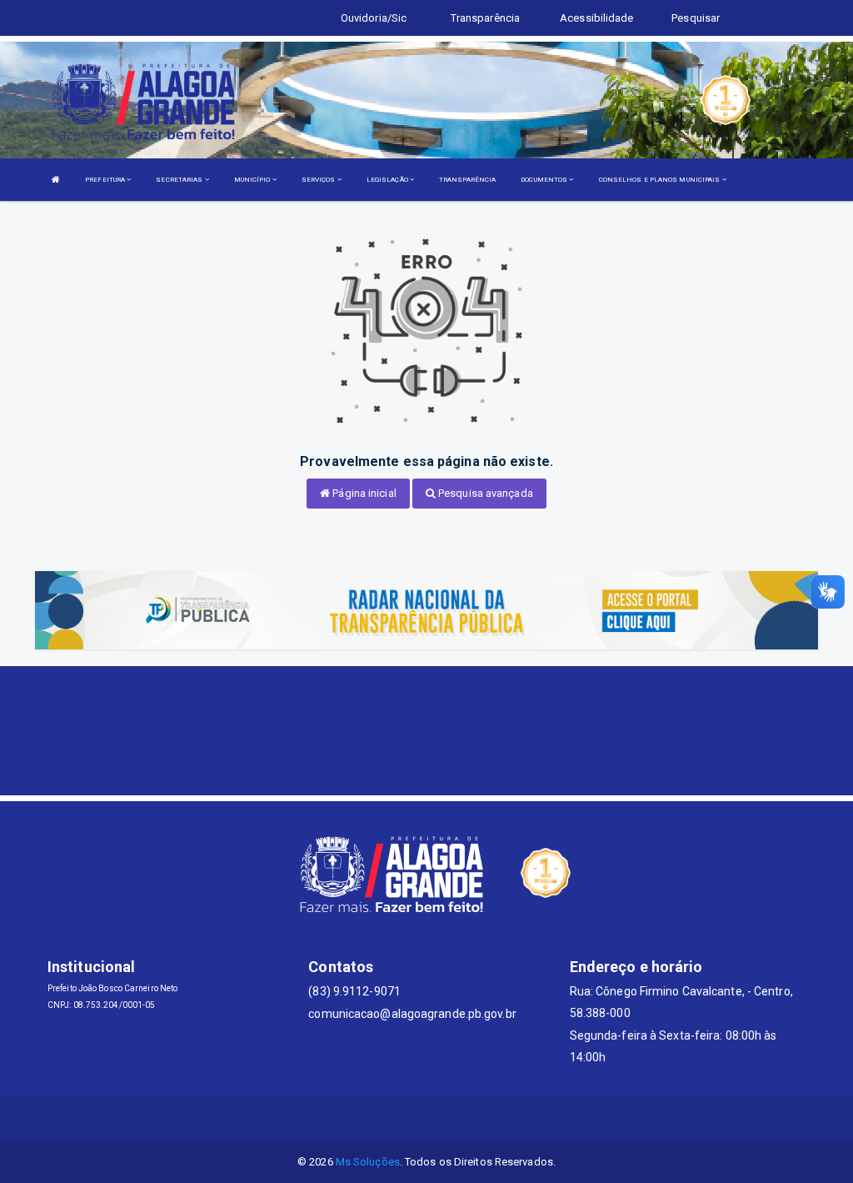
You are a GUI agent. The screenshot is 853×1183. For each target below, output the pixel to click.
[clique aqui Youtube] (446, 1118)
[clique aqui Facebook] (407, 1118)
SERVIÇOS (319, 179)
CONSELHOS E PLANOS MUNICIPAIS (660, 179)
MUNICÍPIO (253, 179)
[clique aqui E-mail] (367, 1118)
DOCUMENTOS (545, 179)
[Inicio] (55, 179)
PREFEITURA (106, 179)
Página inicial (363, 493)
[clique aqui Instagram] (486, 1118)
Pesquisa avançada (484, 493)
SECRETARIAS (180, 179)
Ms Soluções (368, 1161)
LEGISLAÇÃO (388, 179)
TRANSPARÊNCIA (467, 179)
